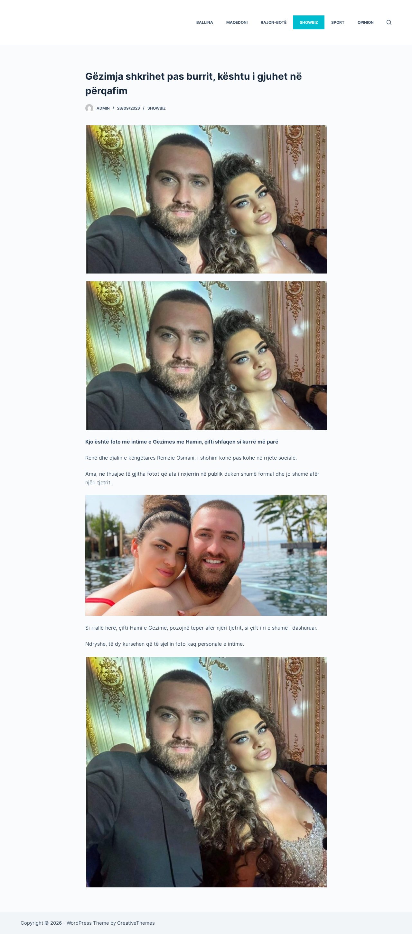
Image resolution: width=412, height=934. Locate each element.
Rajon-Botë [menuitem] (273, 22)
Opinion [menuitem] (366, 22)
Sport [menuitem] (337, 22)
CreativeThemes (136, 923)
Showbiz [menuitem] (309, 22)
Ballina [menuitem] (204, 22)
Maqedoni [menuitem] (237, 22)
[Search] (389, 22)
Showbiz (156, 108)
